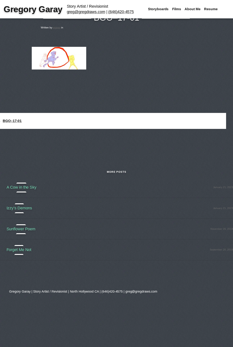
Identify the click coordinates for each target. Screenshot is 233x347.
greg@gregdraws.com (86, 11)
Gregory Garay (33, 9)
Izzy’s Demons (19, 208)
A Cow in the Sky (21, 187)
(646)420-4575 (121, 11)
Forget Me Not (19, 250)
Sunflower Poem (21, 229)
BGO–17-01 (12, 121)
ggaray (57, 27)
